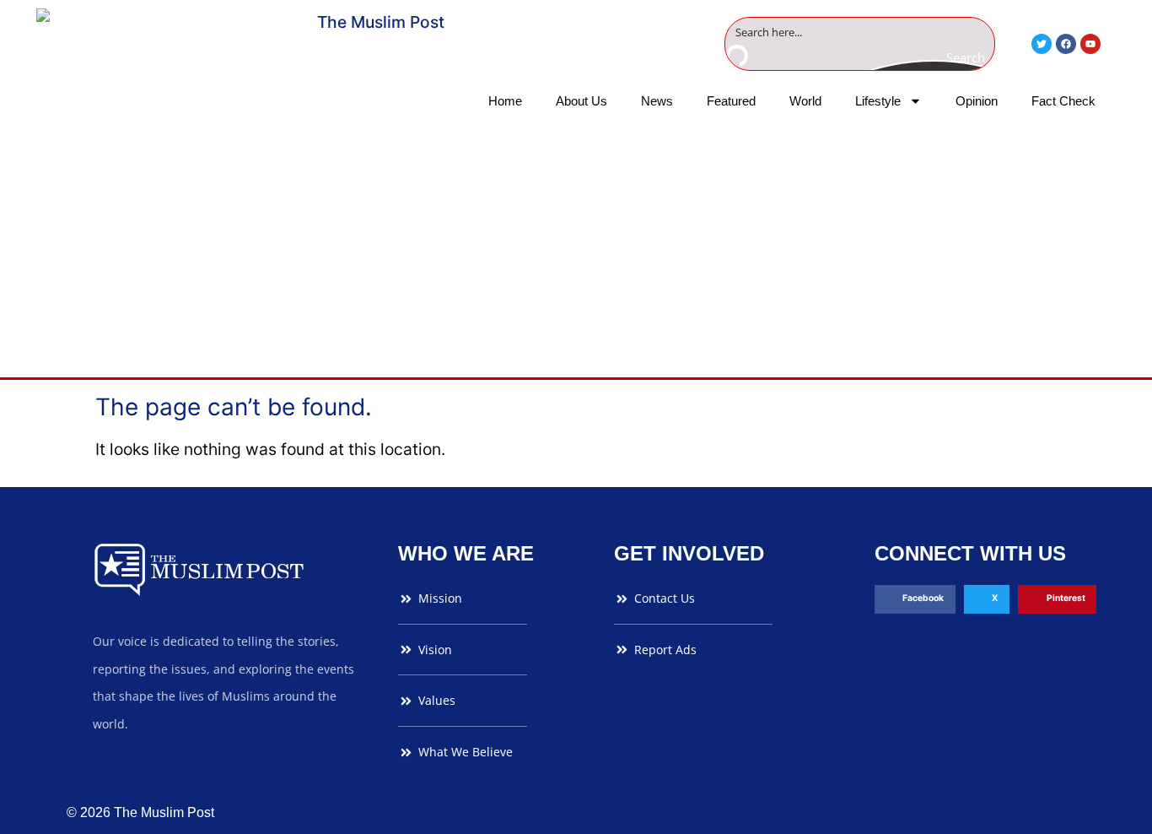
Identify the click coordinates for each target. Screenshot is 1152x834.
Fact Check (1063, 101)
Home (505, 101)
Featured (731, 101)
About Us (581, 101)
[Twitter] (1041, 44)
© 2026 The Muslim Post (140, 812)
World (805, 101)
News (657, 101)
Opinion (977, 101)
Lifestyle (878, 101)
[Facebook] (1066, 44)
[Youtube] (1090, 44)
